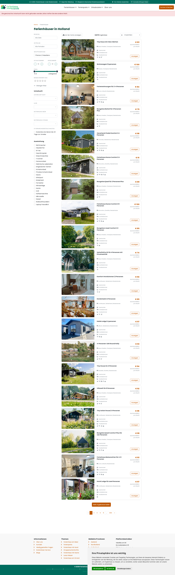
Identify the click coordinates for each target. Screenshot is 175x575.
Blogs (38, 553)
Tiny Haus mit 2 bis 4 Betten (107, 42)
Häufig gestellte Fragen (44, 547)
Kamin (38, 188)
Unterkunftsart (40, 95)
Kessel (38, 199)
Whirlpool (39, 177)
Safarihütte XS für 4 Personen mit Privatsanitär (109, 253)
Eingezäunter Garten (43, 167)
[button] (71, 58)
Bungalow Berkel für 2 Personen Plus (109, 110)
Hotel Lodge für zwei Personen (108, 481)
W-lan (38, 151)
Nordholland (95, 545)
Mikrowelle (40, 196)
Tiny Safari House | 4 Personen (108, 411)
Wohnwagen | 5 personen (106, 64)
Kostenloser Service (43, 550)
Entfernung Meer (40, 111)
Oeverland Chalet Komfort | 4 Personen (108, 134)
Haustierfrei (40, 148)
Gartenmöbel (41, 161)
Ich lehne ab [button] (110, 568)
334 (110, 513)
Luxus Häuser (68, 555)
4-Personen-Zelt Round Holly (108, 344)
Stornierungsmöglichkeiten (44, 128)
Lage (35, 103)
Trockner (39, 159)
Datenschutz (58, 569)
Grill (37, 191)
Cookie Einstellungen (72, 569)
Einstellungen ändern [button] (124, 568)
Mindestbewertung (40, 78)
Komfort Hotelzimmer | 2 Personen (110, 277)
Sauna (38, 175)
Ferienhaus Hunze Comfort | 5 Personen (108, 205)
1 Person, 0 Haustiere (42, 55)
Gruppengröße (39, 52)
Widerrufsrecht (86, 569)
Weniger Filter (41, 86)
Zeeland (94, 542)
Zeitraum (37, 43)
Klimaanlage (40, 185)
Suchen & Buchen (166, 7)
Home (36, 25)
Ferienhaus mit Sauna (71, 553)
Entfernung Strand (41, 120)
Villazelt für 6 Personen (106, 388)
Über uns (108, 7)
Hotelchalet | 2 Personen (106, 299)
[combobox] (45, 98)
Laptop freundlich (42, 204)
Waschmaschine (42, 156)
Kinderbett (40, 180)
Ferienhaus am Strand (71, 558)
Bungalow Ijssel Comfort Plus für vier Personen (109, 434)
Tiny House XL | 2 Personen (107, 366)
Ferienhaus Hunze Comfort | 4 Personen (108, 158)
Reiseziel (37, 34)
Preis (35, 69)
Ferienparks (68, 545)
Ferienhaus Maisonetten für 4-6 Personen (109, 458)
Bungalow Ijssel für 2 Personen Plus (110, 181)
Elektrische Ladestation (44, 164)
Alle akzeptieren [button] (98, 568)
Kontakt (39, 545)
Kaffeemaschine (42, 194)
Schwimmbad (41, 169)
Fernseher (39, 183)
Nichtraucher (41, 145)
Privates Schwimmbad (44, 172)
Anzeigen (134, 56)
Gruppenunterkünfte (71, 550)
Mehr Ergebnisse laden (101, 505)
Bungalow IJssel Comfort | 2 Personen (107, 229)
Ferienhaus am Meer (71, 542)
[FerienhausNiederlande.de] (10, 7)
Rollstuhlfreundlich (42, 202)
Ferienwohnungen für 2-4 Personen (110, 86)
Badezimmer (52, 60)
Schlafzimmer (39, 60)
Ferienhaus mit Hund (71, 547)
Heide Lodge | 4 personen (106, 321)
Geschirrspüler (41, 153)
